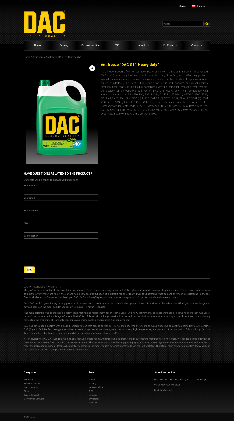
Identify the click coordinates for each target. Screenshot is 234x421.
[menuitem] (199, 6)
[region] (41, 398)
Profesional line (90, 45)
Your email (29, 198)
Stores (182, 6)
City (26, 223)
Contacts (196, 45)
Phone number (31, 210)
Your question (31, 236)
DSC (116, 45)
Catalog (64, 45)
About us (143, 45)
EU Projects (170, 45)
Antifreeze (38, 57)
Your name (29, 185)
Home (37, 45)
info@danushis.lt (168, 390)
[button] (92, 68)
